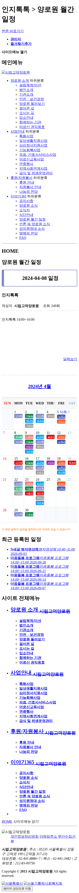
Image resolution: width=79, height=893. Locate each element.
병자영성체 (51, 416)
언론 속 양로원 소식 (34, 224)
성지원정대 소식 (32, 229)
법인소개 (26, 90)
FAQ (22, 238)
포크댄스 (40, 420)
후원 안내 (26, 182)
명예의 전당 (28, 233)
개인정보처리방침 (25, 836)
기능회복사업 (29, 150)
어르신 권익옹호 (32, 127)
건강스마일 (61, 421)
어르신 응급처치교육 (40, 472)
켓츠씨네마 (72, 462)
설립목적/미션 (30, 85)
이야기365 (18, 196)
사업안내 (18, 131)
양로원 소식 (28, 205)
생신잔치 (40, 493)
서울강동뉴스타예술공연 (29, 493)
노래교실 (61, 416)
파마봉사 (61, 472)
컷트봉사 (40, 503)
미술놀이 (29, 416)
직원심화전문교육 (19, 493)
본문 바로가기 (13, 31)
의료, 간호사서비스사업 (37, 154)
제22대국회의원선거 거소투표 (29, 420)
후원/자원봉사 (21, 178)
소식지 (24, 210)
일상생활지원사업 (33, 141)
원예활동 (19, 436)
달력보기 (70, 359)
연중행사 (26, 164)
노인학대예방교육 (29, 467)
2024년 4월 (39, 386)
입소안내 (26, 117)
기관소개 (26, 94)
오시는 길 (26, 113)
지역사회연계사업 (33, 168)
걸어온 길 (26, 108)
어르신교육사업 (31, 159)
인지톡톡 (19, 416)
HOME (7, 821)
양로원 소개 (20, 80)
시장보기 (29, 436)
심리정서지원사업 (33, 145)
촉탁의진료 (40, 446)
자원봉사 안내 (30, 187)
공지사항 (26, 201)
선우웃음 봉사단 (19, 462)
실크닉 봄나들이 (51, 436)
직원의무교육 (29, 425)
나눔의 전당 (28, 191)
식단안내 (26, 215)
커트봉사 (29, 451)
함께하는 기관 (30, 122)
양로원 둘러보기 (32, 104)
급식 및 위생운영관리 (36, 173)
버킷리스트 (29, 446)
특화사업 (26, 136)
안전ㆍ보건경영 (31, 99)
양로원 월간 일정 (32, 219)
